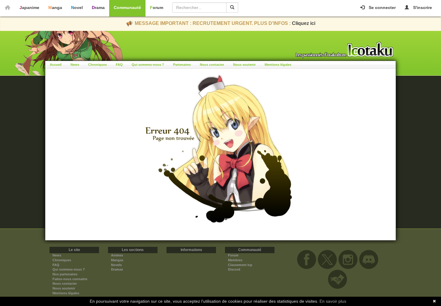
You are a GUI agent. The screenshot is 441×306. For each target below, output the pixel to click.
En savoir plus (333, 301)
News (74, 64)
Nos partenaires (64, 274)
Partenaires (182, 64)
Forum (156, 7)
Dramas (117, 269)
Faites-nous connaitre (69, 279)
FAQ (119, 64)
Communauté (127, 7)
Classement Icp (240, 265)
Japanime (29, 7)
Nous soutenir (244, 64)
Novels (116, 265)
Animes (117, 255)
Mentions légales (278, 64)
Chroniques (97, 64)
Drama (98, 7)
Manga (55, 7)
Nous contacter (212, 64)
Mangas (117, 260)
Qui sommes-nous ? (148, 64)
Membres (235, 260)
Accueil (56, 64)
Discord (234, 269)
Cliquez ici (303, 23)
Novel (77, 7)
